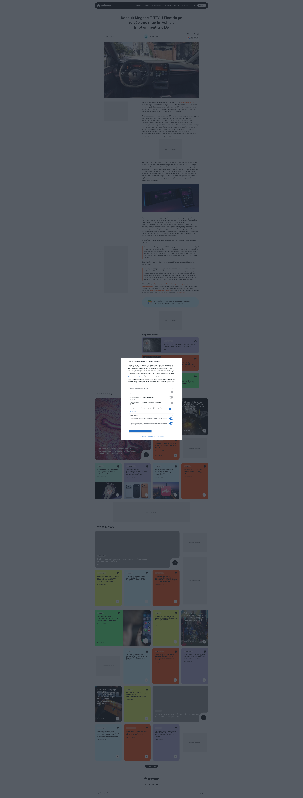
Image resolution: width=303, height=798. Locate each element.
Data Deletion (142, 436)
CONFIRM (140, 431)
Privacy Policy (160, 436)
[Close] (178, 361)
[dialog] (151, 399)
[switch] (171, 392)
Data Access (151, 436)
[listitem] (151, 388)
